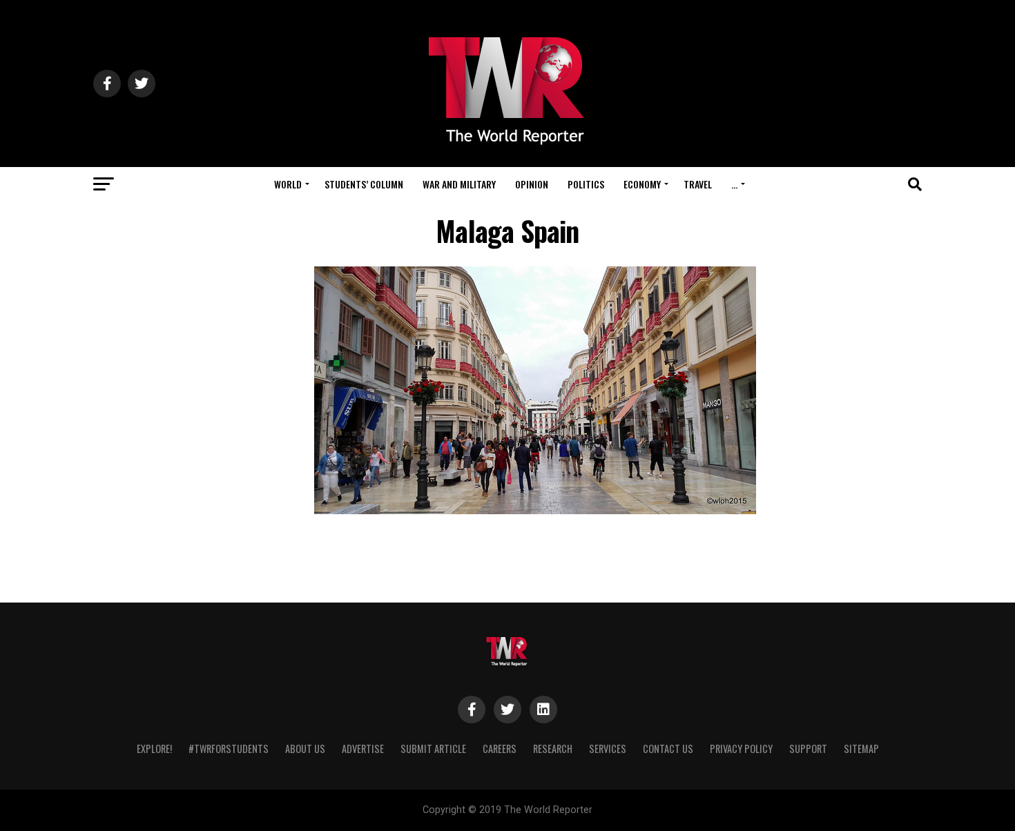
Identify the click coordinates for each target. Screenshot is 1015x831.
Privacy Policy (741, 748)
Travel (698, 184)
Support (808, 748)
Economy (642, 184)
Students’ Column (364, 184)
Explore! (154, 748)
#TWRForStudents (228, 748)
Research (552, 748)
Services (607, 748)
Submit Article (433, 748)
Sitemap (861, 748)
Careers (499, 748)
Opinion (531, 184)
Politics (586, 184)
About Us (305, 748)
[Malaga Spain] (535, 510)
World (288, 184)
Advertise (363, 748)
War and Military (459, 184)
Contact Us (668, 748)
